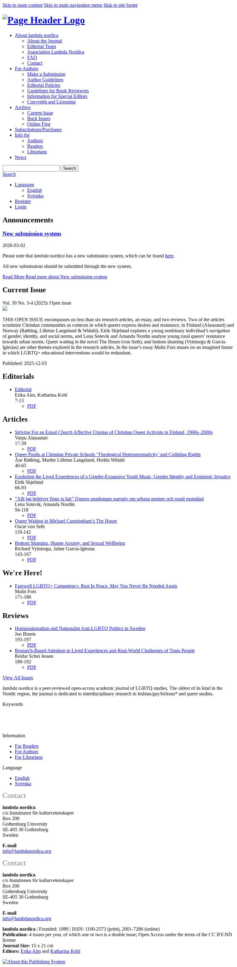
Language (24, 184)
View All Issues (17, 677)
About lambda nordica (36, 35)
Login (21, 206)
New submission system (31, 233)
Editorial (23, 389)
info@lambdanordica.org (26, 851)
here (169, 255)
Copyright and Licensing (51, 101)
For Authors (26, 68)
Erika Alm (31, 951)
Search (69, 168)
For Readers (27, 746)
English (34, 190)
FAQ (32, 57)
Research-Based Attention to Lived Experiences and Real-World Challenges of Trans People (105, 650)
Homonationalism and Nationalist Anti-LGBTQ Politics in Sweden (80, 628)
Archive (23, 107)
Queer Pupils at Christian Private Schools (108, 454)
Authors (35, 140)
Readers (35, 146)
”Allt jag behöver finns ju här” (109, 498)
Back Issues (38, 118)
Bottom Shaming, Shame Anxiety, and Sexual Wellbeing (70, 543)
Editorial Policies (43, 85)
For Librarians (29, 757)
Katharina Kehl (65, 951)
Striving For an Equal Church (114, 432)
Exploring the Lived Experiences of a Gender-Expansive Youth (123, 476)
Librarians (37, 151)
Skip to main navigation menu (73, 5)
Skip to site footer (120, 5)
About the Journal (44, 40)
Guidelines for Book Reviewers (58, 90)
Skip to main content (22, 5)
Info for (22, 135)
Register (23, 201)
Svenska (35, 195)
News (20, 157)
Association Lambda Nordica (55, 52)
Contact (34, 63)
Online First (38, 124)
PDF (31, 406)
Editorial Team (41, 46)
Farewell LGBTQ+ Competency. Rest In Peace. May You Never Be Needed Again (96, 586)
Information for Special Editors (57, 96)
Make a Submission (46, 74)
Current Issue (40, 112)
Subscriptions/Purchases (38, 129)
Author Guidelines (45, 79)
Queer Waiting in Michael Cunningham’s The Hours (66, 521)
